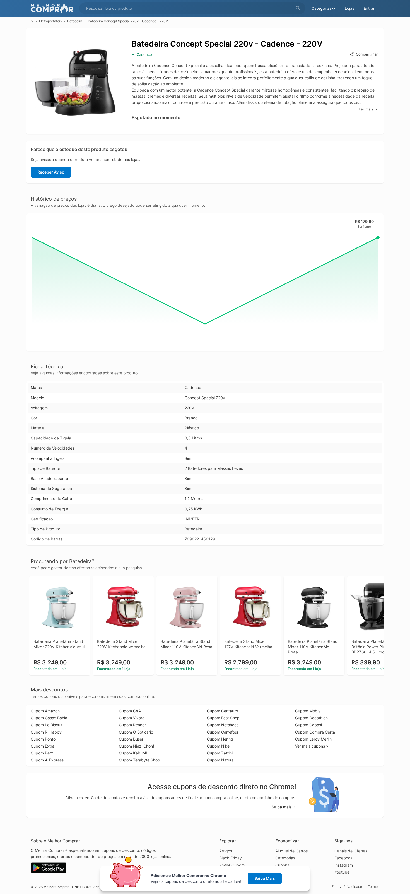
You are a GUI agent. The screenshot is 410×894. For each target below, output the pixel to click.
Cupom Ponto (43, 739)
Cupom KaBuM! (133, 753)
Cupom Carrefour (222, 732)
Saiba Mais (264, 878)
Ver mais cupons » (311, 746)
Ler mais (366, 109)
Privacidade (352, 887)
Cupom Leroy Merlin (313, 739)
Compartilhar (367, 54)
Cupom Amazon (45, 710)
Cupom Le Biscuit (46, 724)
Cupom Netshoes (222, 724)
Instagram (343, 865)
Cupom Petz (42, 753)
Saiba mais (282, 806)
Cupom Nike (218, 746)
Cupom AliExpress (47, 760)
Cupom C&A (130, 710)
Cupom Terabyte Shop (139, 760)
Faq (334, 887)
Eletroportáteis (50, 21)
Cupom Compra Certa (315, 732)
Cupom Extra (42, 746)
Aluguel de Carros (291, 851)
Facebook (343, 857)
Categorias (285, 857)
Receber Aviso (50, 172)
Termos (373, 887)
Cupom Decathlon (311, 717)
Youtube (341, 872)
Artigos (225, 851)
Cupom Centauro (222, 710)
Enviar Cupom (232, 865)
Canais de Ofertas (350, 851)
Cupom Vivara (131, 717)
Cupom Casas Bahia (49, 717)
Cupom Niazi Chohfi (137, 746)
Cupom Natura (220, 760)
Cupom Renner (132, 724)
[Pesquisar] (298, 9)
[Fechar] (301, 878)
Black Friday (230, 857)
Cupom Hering (220, 739)
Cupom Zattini (220, 753)
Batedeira (74, 21)
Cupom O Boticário (136, 732)
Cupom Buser (131, 739)
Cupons (282, 865)
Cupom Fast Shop (223, 717)
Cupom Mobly (307, 710)
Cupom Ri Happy (46, 732)
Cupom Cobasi (308, 724)
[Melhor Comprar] (53, 8)
